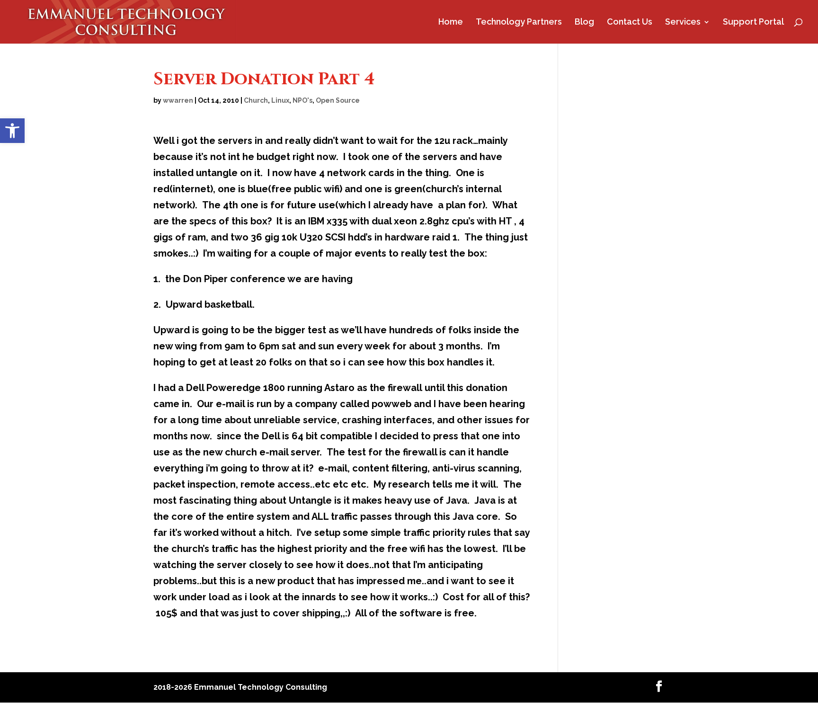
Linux (280, 100)
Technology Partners (519, 22)
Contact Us (629, 22)
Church (256, 100)
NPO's (302, 100)
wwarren (178, 100)
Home (450, 22)
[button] (12, 130)
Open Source (338, 100)
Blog (584, 22)
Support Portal (753, 22)
